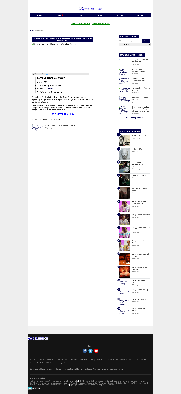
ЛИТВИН (134, 381)
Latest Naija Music (62, 360)
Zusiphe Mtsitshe (71, 383)
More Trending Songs (134, 319)
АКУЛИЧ (117, 381)
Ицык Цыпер (108, 384)
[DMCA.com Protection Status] (90, 388)
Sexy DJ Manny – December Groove (138, 70)
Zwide (32, 381)
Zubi (99, 384)
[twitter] (90, 351)
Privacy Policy (51, 360)
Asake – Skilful (137, 149)
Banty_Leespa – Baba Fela (141, 215)
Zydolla (119, 383)
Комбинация (43, 384)
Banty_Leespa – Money (140, 290)
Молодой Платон (106, 383)
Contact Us (41, 360)
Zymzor (33, 384)
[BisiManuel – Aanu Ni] (124, 140)
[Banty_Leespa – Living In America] (124, 272)
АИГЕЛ (66, 384)
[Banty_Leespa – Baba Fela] (124, 219)
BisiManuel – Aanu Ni (139, 136)
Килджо (79, 384)
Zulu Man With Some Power (135, 383)
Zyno (72, 384)
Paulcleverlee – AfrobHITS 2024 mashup (141, 89)
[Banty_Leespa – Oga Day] (124, 302)
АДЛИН (126, 381)
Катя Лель (98, 381)
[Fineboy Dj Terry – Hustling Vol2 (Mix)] (124, 81)
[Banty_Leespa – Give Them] (124, 283)
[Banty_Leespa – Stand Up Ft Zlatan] (124, 245)
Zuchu (142, 381)
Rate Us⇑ (40, 363)
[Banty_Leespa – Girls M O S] (124, 232)
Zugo (65, 381)
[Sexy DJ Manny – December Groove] (124, 72)
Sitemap (32, 363)
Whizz (49, 88)
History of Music (100, 360)
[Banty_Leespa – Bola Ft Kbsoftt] (124, 311)
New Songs (74, 360)
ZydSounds (73, 381)
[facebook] (85, 351)
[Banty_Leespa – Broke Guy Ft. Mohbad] (124, 206)
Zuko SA (108, 381)
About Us (32, 360)
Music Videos (83, 360)
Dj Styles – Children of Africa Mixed (140, 61)
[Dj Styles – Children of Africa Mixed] (124, 63)
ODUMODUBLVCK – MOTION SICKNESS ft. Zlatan (139, 164)
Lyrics (91, 360)
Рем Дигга (56, 381)
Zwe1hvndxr (35, 383)
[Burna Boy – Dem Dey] (124, 180)
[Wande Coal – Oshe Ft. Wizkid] (124, 193)
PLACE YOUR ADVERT (101, 24)
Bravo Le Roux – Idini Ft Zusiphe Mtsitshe (60, 125)
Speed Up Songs (113, 360)
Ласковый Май (43, 381)
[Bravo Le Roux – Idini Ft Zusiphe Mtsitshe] (38, 128)
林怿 (81, 381)
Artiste (137, 360)
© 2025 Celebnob (51, 363)
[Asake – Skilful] (124, 154)
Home (32, 30)
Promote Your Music (126, 360)
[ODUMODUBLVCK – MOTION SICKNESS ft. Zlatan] (124, 167)
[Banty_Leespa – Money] (124, 293)
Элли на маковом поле (52, 383)
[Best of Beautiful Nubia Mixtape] (124, 100)
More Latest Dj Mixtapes (134, 118)
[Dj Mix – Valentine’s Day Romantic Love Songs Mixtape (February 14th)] (124, 110)
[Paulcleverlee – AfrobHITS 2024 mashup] (124, 91)
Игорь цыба (92, 383)
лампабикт (56, 384)
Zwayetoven (90, 384)
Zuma (82, 383)
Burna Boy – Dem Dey (139, 175)
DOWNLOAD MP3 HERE (63, 114)
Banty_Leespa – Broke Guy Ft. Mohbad (139, 203)
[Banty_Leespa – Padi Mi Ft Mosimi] (124, 259)
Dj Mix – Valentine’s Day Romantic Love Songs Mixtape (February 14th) (140, 109)
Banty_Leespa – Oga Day (140, 299)
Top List (143, 360)
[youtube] (96, 351)
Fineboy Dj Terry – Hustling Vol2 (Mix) (138, 80)
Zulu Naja (89, 381)
